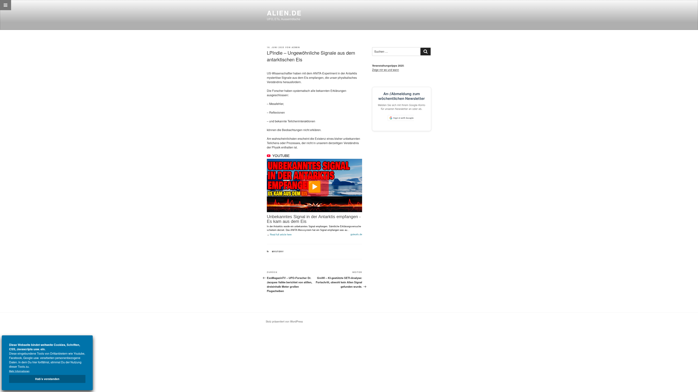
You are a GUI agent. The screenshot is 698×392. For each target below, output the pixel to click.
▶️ (314, 186)
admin (296, 47)
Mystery (278, 251)
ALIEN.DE (284, 12)
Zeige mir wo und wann (385, 70)
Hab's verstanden (47, 379)
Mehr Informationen (19, 371)
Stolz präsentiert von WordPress (284, 321)
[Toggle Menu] (5, 5)
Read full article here (281, 234)
